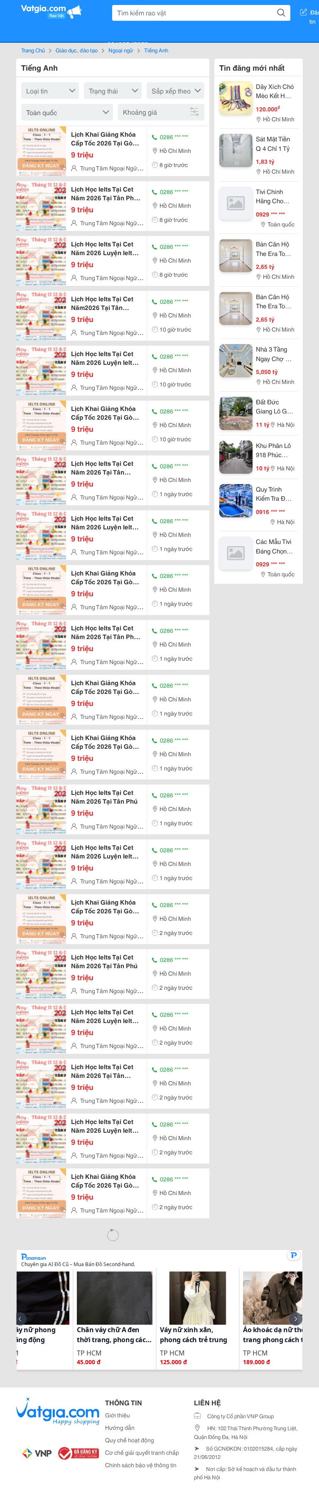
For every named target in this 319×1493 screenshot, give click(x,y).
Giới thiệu (117, 1415)
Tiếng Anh (156, 50)
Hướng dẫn (120, 1427)
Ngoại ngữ (120, 50)
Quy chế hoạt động (129, 1440)
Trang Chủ (33, 50)
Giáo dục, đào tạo (77, 50)
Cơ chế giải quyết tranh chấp (142, 1452)
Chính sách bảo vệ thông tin (141, 1465)
